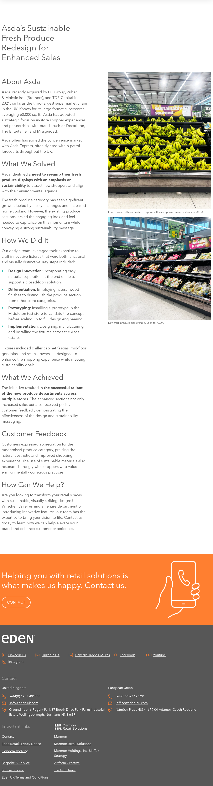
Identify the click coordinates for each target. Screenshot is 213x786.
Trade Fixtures (65, 770)
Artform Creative (67, 763)
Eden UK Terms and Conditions (25, 777)
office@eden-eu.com (132, 703)
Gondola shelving (15, 751)
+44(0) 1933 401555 (25, 696)
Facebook (127, 655)
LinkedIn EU (17, 655)
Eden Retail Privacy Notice (21, 744)
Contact (8, 736)
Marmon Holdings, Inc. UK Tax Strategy (76, 753)
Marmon (60, 736)
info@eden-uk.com (24, 703)
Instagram (16, 662)
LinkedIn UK (50, 655)
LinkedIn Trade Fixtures (92, 655)
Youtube (159, 655)
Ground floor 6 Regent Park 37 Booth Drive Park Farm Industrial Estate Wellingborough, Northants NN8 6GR (57, 712)
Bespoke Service (16, 763)
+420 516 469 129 (130, 696)
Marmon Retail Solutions (72, 744)
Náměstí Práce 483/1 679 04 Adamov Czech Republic (156, 710)
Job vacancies (13, 770)
